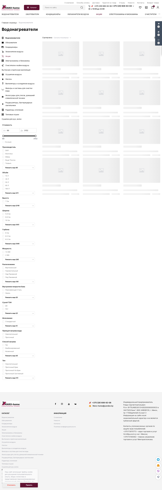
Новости (57, 420)
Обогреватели (32, 14)
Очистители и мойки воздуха (12, 436)
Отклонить (11, 485)
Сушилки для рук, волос (10, 467)
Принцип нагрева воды (12, 331)
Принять (29, 485)
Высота (5, 198)
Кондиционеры (53, 14)
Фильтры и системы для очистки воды (15, 451)
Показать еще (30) (12, 259)
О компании (58, 417)
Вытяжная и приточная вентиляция (14, 439)
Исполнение (7, 318)
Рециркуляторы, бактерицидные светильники (17, 457)
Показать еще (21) (12, 193)
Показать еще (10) (12, 281)
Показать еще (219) (12, 205)
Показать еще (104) (12, 244)
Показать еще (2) (11, 313)
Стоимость (7, 125)
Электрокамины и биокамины (123, 14)
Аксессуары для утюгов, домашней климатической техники (22, 454)
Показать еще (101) (12, 224)
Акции (99, 14)
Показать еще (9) (11, 168)
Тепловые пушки (7, 464)
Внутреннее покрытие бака (13, 287)
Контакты (57, 423)
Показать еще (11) (11, 378)
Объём (5, 173)
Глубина (5, 229)
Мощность (6, 248)
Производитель (9, 147)
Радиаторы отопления (9, 461)
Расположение (8, 264)
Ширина (5, 211)
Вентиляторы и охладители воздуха (14, 448)
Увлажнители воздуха (78, 14)
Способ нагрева (9, 342)
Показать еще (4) (11, 356)
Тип (3, 361)
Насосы (4, 445)
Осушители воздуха (9, 442)
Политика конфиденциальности (65, 427)
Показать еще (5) (11, 297)
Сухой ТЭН (7, 302)
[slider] (19, 136)
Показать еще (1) (11, 326)
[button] (158, 477)
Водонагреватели (10, 14)
